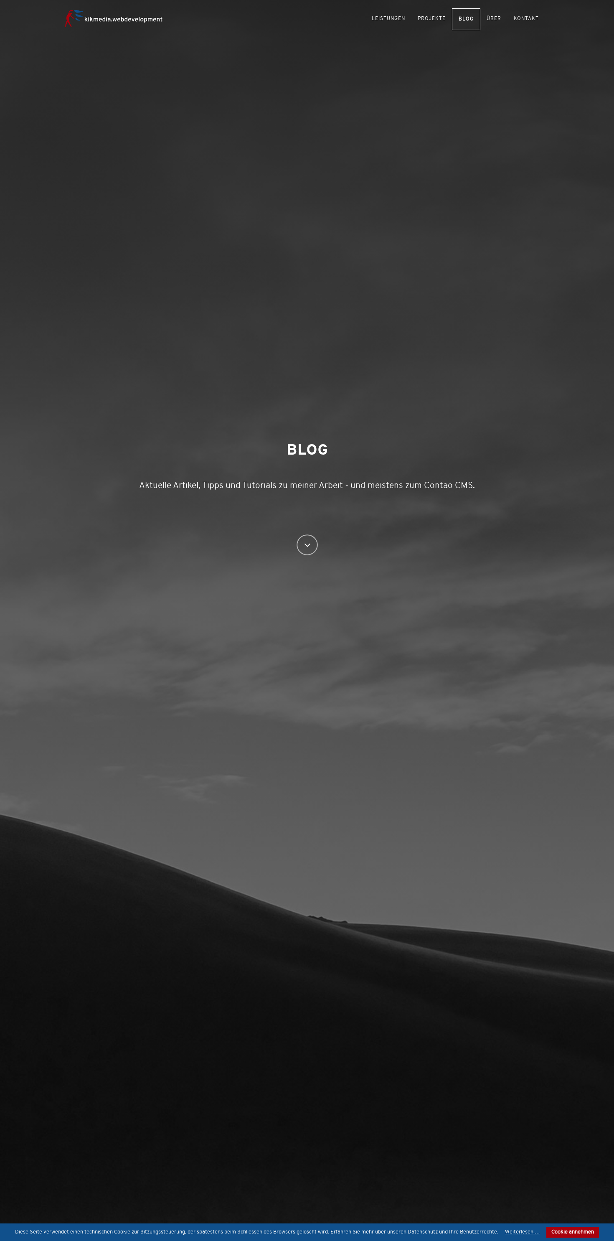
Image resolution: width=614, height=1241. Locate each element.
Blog (466, 19)
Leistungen (388, 18)
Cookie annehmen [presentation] (572, 1232)
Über (494, 18)
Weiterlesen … (522, 1232)
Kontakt (526, 18)
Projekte (432, 18)
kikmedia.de (119, 17)
